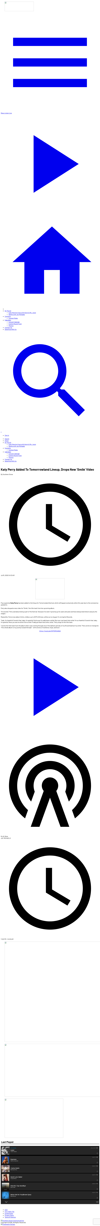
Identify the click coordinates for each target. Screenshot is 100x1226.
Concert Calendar (14, 322)
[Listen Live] (50, 685)
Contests (8, 316)
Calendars (8, 320)
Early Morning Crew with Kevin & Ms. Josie (22, 313)
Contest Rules (13, 318)
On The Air (8, 311)
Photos (11, 326)
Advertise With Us (11, 329)
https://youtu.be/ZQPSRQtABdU (50, 631)
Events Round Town (15, 324)
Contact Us (8, 327)
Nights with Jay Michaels (17, 314)
